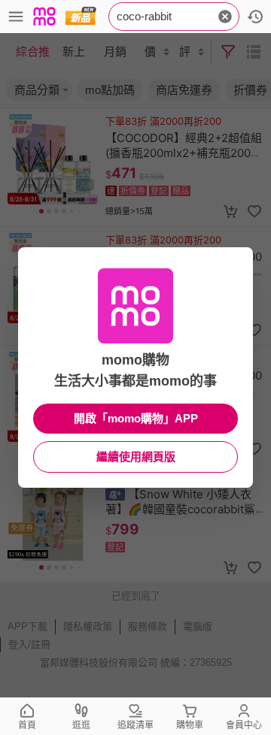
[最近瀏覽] (255, 16)
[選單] (16, 16)
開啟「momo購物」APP (136, 418)
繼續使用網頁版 (135, 456)
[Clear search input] (225, 16)
